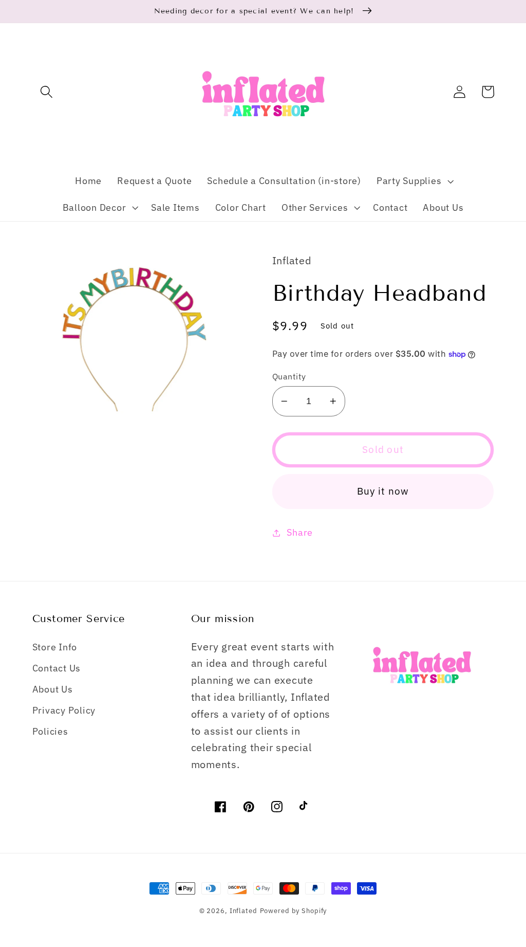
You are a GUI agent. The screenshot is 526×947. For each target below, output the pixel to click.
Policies (50, 731)
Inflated (243, 910)
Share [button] (300, 532)
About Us (52, 689)
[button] (46, 92)
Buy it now (383, 491)
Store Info (55, 647)
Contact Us (56, 668)
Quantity (289, 376)
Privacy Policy (64, 710)
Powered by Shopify (293, 910)
